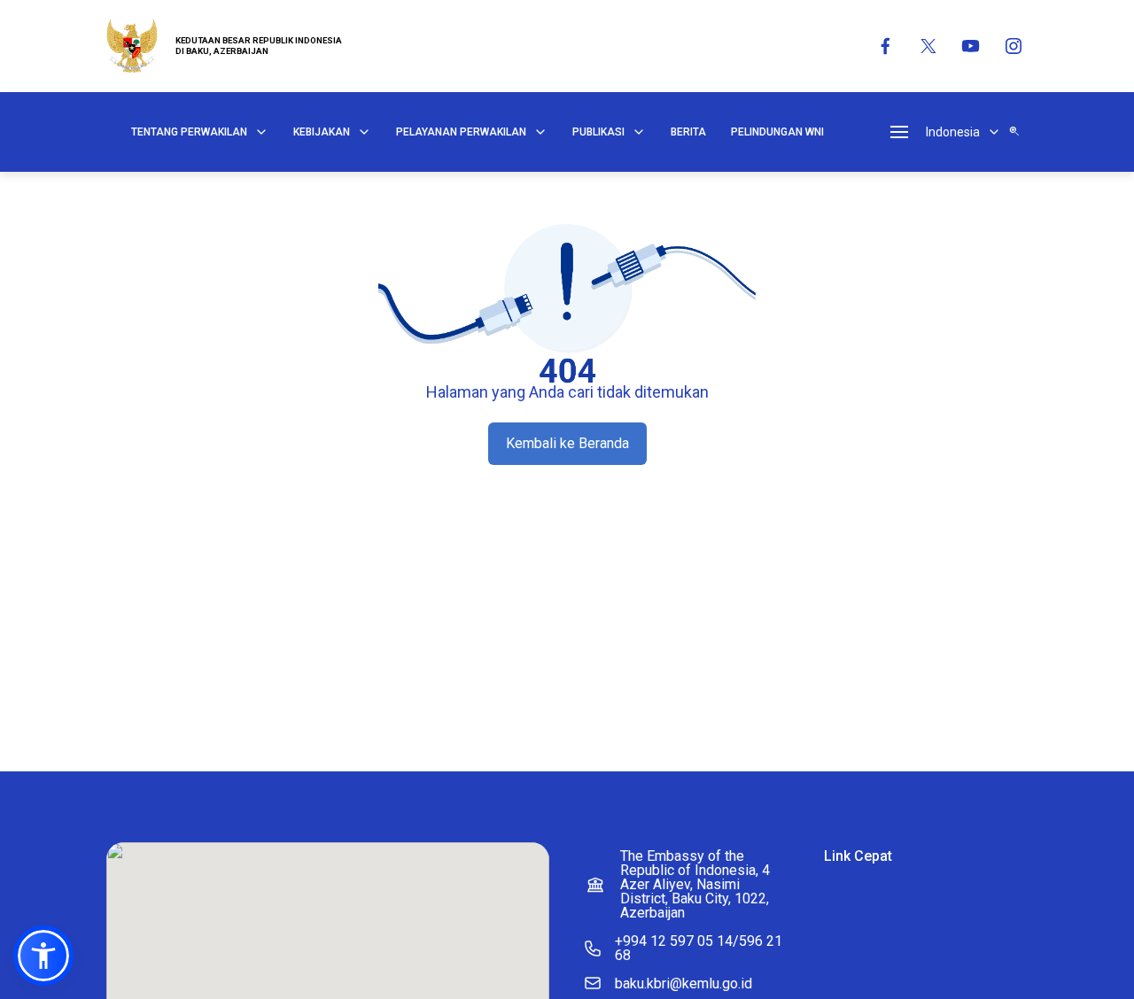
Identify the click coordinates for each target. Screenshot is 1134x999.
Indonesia (953, 132)
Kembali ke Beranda (567, 443)
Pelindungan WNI (777, 132)
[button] (43, 955)
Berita (688, 132)
